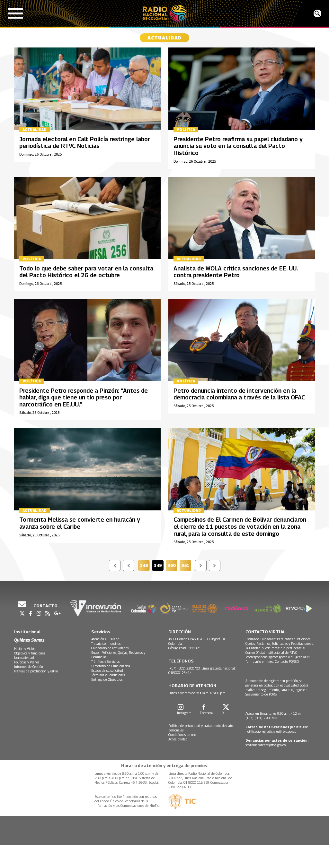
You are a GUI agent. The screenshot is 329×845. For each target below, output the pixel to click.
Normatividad (24, 658)
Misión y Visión (25, 649)
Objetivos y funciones (29, 653)
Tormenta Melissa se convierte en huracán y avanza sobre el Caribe (79, 523)
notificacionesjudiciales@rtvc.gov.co (270, 731)
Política (186, 130)
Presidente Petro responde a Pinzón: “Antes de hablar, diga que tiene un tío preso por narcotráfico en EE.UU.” (83, 397)
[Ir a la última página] (214, 565)
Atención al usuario (105, 639)
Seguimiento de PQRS (261, 694)
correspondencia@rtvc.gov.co (266, 657)
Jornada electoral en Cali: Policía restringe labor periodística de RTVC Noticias (84, 142)
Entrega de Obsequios (106, 679)
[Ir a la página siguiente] (201, 565)
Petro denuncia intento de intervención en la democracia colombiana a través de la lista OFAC (239, 394)
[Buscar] (317, 13)
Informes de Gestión (28, 667)
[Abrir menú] (15, 13)
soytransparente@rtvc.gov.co (265, 745)
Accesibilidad (178, 739)
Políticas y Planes (26, 662)
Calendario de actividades (110, 648)
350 (172, 566)
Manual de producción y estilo (36, 671)
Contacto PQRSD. (287, 661)
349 (159, 566)
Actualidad (34, 130)
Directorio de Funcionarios (110, 666)
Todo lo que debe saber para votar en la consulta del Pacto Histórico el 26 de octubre (86, 272)
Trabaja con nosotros (105, 643)
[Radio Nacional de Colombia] (164, 13)
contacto (45, 605)
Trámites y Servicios (105, 661)
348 (145, 566)
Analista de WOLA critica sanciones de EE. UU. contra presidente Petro (235, 272)
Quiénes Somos (29, 640)
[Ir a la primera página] (114, 565)
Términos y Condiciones (108, 675)
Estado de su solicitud (107, 670)
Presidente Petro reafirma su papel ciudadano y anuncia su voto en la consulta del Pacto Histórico (238, 146)
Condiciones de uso (182, 735)
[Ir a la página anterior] (128, 565)
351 (186, 566)
